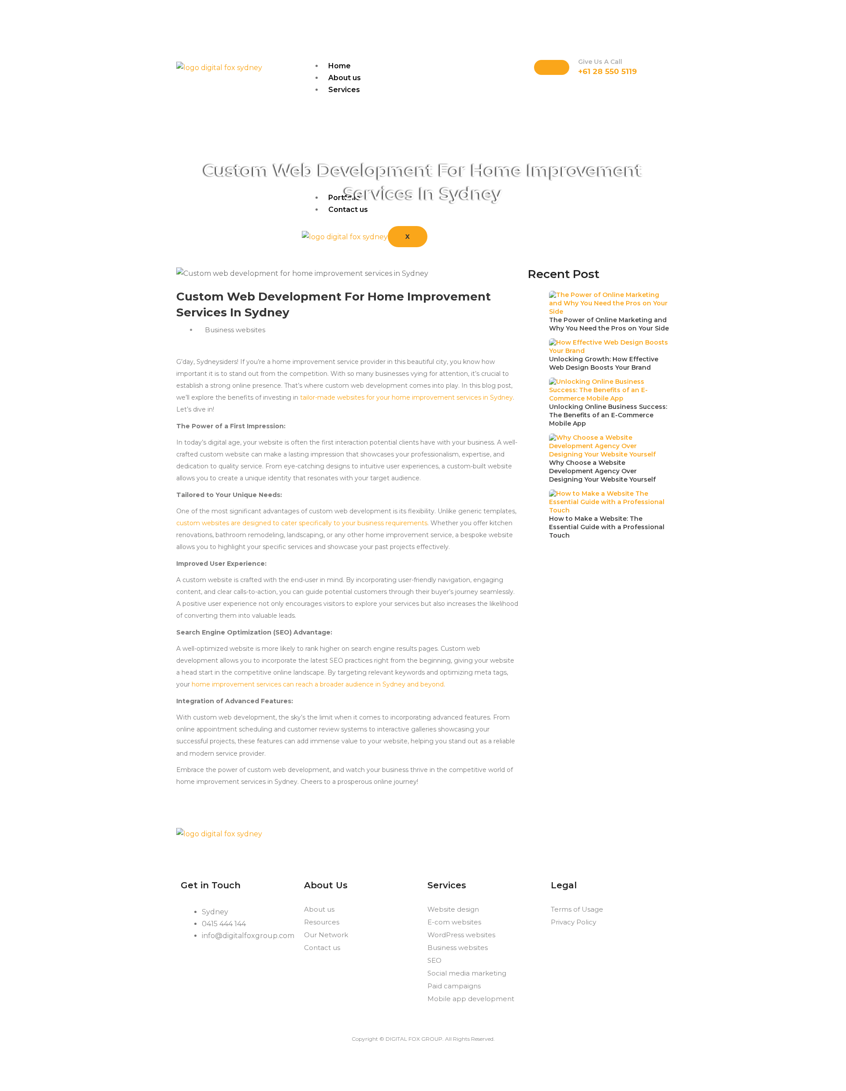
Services (344, 89)
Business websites (457, 947)
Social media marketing (466, 973)
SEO (434, 960)
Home (339, 66)
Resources (321, 922)
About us (344, 78)
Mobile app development (470, 998)
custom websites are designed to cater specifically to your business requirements (301, 523)
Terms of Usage (577, 909)
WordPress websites (461, 934)
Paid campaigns (454, 986)
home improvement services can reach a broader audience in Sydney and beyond (318, 684)
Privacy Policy (573, 922)
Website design (453, 909)
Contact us (322, 947)
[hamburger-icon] (551, 67)
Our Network (326, 934)
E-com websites (454, 922)
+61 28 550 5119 (607, 71)
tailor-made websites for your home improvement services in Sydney (406, 397)
